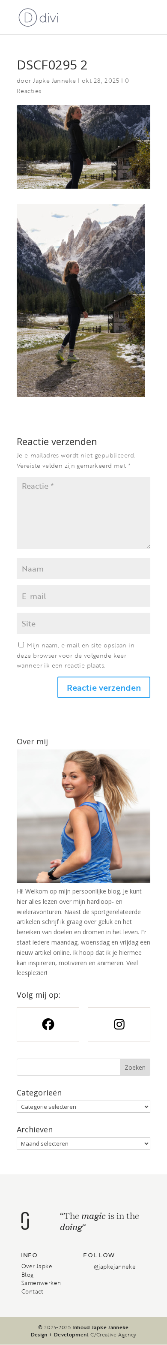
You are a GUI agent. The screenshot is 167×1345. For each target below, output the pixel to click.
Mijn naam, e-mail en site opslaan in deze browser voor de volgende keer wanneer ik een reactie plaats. (75, 655)
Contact (32, 1291)
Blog (27, 1274)
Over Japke (36, 1266)
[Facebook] (48, 1024)
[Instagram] (119, 1024)
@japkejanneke (115, 1266)
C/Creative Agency (113, 1334)
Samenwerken (41, 1283)
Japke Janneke (54, 80)
